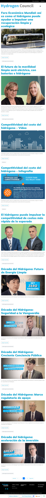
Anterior (14, 478)
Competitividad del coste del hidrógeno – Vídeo (21, 126)
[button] (40, 6)
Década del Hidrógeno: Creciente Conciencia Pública (21, 353)
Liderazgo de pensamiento (7, 61)
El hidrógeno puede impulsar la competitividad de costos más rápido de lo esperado (23, 218)
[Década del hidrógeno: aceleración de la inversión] (23, 453)
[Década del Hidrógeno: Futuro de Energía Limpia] (23, 285)
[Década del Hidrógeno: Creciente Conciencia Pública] (23, 368)
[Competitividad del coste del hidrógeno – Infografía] (23, 186)
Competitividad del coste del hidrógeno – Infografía (21, 169)
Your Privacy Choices (26, 496)
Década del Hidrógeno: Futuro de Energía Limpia (22, 270)
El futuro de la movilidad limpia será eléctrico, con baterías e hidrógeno (18, 70)
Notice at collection (13, 496)
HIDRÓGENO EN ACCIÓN (23, 485)
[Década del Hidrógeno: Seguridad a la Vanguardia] (23, 325)
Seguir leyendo (5, 57)
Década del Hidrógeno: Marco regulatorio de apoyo (22, 396)
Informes (4, 162)
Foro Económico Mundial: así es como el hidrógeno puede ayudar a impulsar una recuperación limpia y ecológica (21, 19)
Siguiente (31, 478)
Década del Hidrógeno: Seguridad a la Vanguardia (20, 311)
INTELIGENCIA (31, 484)
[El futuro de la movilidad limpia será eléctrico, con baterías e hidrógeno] (23, 90)
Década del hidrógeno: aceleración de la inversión (20, 438)
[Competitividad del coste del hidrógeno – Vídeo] (23, 141)
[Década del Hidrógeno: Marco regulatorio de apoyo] (23, 410)
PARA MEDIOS (40, 486)
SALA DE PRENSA (41, 484)
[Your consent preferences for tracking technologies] (44, 496)
